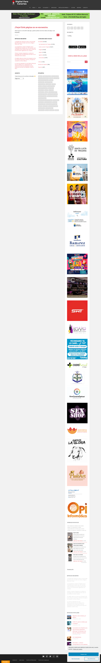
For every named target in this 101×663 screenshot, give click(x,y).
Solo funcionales (76, 658)
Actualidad (45, 7)
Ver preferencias (91, 658)
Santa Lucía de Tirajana (44, 47)
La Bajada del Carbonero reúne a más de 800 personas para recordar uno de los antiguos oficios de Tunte (25, 43)
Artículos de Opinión (63, 7)
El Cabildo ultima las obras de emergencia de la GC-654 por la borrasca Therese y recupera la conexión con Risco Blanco (25, 59)
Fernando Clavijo (51, 86)
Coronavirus (48, 84)
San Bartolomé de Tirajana (45, 44)
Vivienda (56, 110)
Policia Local (41, 102)
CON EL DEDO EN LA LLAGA (77, 56)
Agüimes (41, 55)
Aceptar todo (84, 654)
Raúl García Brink (42, 104)
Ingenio (40, 52)
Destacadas (53, 7)
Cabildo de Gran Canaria (43, 80)
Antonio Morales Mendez (43, 78)
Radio (33, 7)
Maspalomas (41, 92)
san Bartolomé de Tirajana (51, 104)
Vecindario (52, 110)
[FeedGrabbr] (77, 562)
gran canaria (51, 88)
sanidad (40, 106)
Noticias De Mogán (42, 98)
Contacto (85, 7)
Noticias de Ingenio (42, 96)
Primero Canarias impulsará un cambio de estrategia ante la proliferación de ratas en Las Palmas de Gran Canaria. (25, 54)
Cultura (73, 7)
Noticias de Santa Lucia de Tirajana (45, 100)
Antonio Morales (55, 76)
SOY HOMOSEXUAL (77, 637)
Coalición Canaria (48, 82)
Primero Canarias (48, 102)
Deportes (79, 7)
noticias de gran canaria (52, 94)
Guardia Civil (41, 90)
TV (29, 7)
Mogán (40, 49)
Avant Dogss (56, 78)
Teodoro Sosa (41, 110)
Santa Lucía (45, 106)
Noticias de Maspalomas (52, 96)
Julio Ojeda (51, 90)
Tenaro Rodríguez (49, 108)
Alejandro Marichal (47, 76)
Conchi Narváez (42, 84)
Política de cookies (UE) (43, 660)
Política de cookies (77, 649)
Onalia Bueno (56, 100)
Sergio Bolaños (42, 108)
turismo (46, 110)
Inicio (39, 7)
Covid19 (53, 84)
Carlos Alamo (41, 82)
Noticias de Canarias (43, 94)
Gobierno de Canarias (43, 88)
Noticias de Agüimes (53, 92)
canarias (51, 80)
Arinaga (51, 78)
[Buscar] (58, 35)
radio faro (55, 102)
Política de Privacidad (31, 660)
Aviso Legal (21, 660)
